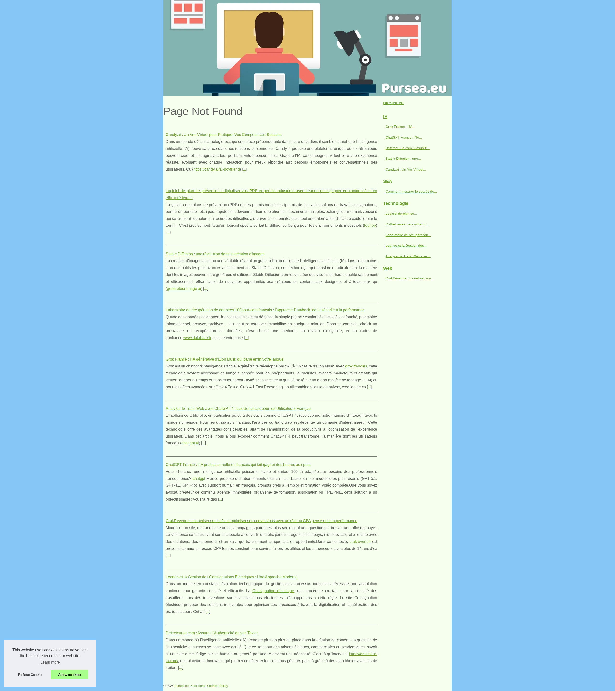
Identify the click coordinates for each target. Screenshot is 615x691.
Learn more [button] (50, 662)
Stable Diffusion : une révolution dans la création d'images (215, 254)
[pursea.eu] (307, 48)
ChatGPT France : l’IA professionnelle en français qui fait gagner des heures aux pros (238, 465)
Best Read (198, 686)
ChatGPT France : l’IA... (404, 137)
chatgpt (199, 479)
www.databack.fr (197, 338)
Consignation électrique (273, 591)
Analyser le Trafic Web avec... (408, 256)
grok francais (356, 366)
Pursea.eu (181, 686)
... (244, 169)
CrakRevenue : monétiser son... (410, 278)
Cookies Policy (217, 686)
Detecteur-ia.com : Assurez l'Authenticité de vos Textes (212, 633)
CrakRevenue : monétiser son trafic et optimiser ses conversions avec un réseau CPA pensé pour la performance (261, 521)
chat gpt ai (190, 443)
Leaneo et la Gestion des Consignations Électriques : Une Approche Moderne (232, 577)
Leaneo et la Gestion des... (406, 245)
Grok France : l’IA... (400, 126)
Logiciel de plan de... (401, 213)
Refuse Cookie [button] (30, 675)
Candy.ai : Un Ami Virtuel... (406, 169)
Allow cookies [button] (69, 675)
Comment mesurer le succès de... (411, 191)
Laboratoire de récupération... (408, 235)
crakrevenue (360, 541)
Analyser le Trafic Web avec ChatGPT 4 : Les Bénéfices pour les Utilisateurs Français (238, 408)
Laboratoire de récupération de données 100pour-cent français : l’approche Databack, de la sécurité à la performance (265, 310)
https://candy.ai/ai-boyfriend (216, 169)
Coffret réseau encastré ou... (407, 224)
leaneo (370, 225)
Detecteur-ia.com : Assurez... (408, 148)
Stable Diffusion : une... (403, 158)
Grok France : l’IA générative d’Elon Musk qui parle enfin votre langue (224, 359)
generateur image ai (184, 289)
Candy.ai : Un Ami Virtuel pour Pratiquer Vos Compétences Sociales (224, 135)
